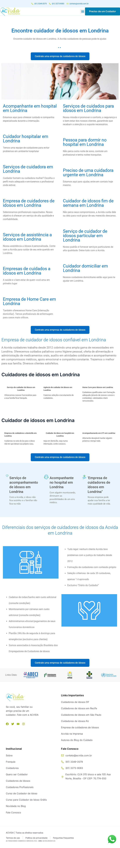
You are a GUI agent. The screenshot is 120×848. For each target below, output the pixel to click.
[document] (60, 424)
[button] (100, 388)
